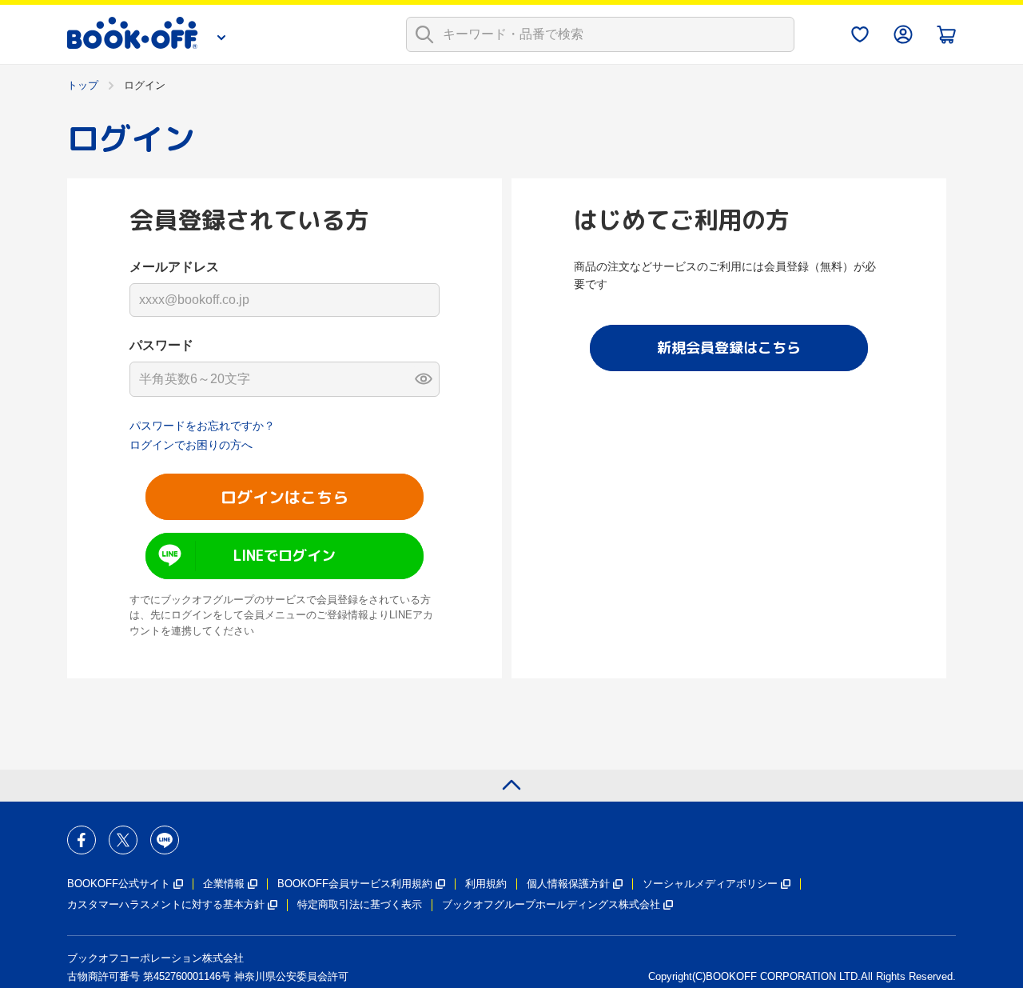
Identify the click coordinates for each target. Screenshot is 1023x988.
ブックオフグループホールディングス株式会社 (551, 904)
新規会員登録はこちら (729, 348)
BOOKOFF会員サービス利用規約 (354, 884)
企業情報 (224, 884)
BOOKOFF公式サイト (118, 884)
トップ (82, 85)
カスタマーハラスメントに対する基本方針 (166, 904)
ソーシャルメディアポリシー (710, 884)
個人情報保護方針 (568, 884)
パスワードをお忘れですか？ (202, 425)
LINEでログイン (284, 556)
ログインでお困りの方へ (191, 444)
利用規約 (486, 884)
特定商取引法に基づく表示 (359, 904)
